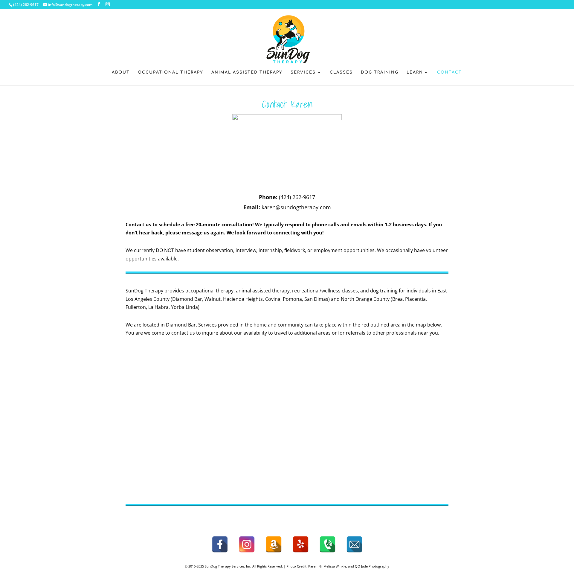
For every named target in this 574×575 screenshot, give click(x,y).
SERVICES (303, 72)
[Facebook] (220, 544)
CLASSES (341, 72)
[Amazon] (273, 544)
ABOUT (121, 72)
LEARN (415, 72)
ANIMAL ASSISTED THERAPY (247, 72)
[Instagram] (247, 544)
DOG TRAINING (380, 72)
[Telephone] (327, 544)
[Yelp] (300, 544)
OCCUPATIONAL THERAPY (170, 72)
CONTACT (449, 72)
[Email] (354, 544)
